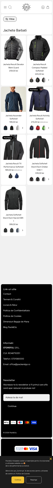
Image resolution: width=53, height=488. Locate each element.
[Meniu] (5, 7)
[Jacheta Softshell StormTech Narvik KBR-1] (13, 198)
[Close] (50, 458)
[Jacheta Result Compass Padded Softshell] (39, 48)
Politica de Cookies (12, 316)
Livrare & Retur (10, 305)
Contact (7, 294)
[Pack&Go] (26, 7)
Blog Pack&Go (10, 327)
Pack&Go (13, 433)
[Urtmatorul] (49, 80)
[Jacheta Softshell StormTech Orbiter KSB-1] (39, 147)
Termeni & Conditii (11, 299)
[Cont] (41, 7)
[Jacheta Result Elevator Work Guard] (13, 48)
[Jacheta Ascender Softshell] (13, 99)
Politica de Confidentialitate (16, 310)
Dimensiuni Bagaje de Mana (16, 321)
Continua (12, 406)
